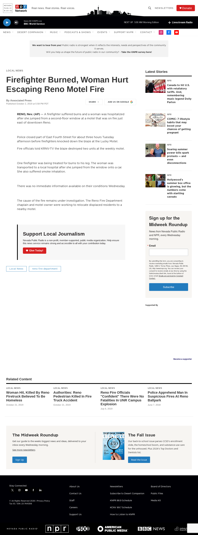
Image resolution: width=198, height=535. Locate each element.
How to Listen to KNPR (122, 514)
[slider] (21, 22)
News (7, 32)
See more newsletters (23, 449)
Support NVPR (123, 32)
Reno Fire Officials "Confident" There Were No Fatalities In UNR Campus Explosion (122, 398)
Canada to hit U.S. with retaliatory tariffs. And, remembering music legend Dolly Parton (179, 93)
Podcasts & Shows (78, 32)
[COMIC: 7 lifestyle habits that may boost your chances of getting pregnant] (155, 120)
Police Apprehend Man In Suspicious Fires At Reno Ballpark (168, 396)
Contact (146, 32)
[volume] (16, 22)
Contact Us (75, 493)
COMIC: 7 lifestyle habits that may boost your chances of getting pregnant (179, 125)
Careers (73, 507)
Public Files (157, 493)
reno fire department (45, 268)
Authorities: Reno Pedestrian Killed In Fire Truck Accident (72, 396)
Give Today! (36, 250)
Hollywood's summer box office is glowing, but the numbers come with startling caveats (179, 188)
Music (54, 32)
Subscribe (168, 287)
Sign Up (19, 459)
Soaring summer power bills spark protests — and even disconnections (178, 156)
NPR (169, 80)
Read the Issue (139, 459)
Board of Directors (161, 486)
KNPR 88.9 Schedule (121, 500)
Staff (71, 500)
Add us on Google (118, 102)
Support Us (75, 514)
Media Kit (156, 500)
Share (92, 102)
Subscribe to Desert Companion (127, 493)
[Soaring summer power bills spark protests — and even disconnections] (155, 150)
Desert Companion (30, 32)
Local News (14, 70)
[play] (6, 22)
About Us (74, 486)
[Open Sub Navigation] (13, 32)
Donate (187, 8)
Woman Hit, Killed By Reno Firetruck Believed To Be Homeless (27, 396)
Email (152, 245)
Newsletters (164, 8)
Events (102, 32)
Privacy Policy (43, 501)
